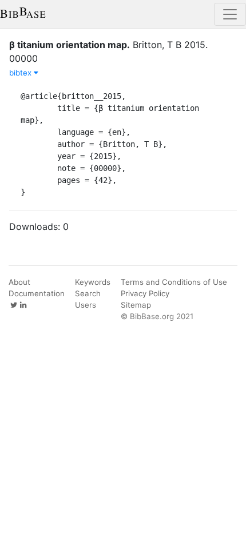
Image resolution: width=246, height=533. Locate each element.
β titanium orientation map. (69, 44)
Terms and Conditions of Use (174, 282)
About (19, 282)
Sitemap (136, 304)
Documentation (37, 293)
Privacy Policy (145, 293)
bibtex (21, 72)
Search (88, 293)
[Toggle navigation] (230, 14)
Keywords (92, 282)
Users (85, 304)
